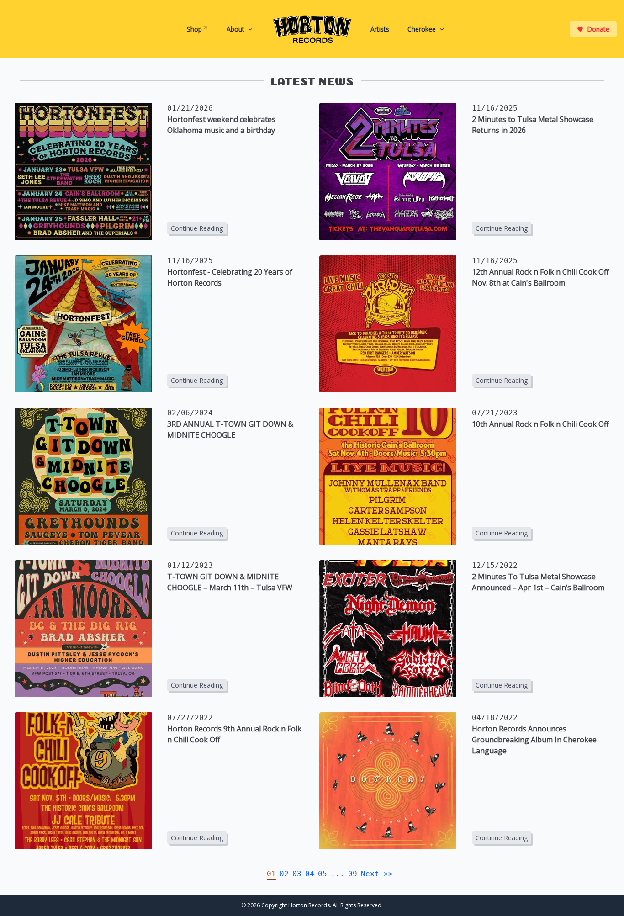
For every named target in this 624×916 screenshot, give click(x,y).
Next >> (377, 873)
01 (271, 873)
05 (322, 873)
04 (309, 873)
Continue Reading (197, 228)
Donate (598, 29)
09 (352, 873)
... (337, 873)
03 (296, 873)
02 (284, 873)
